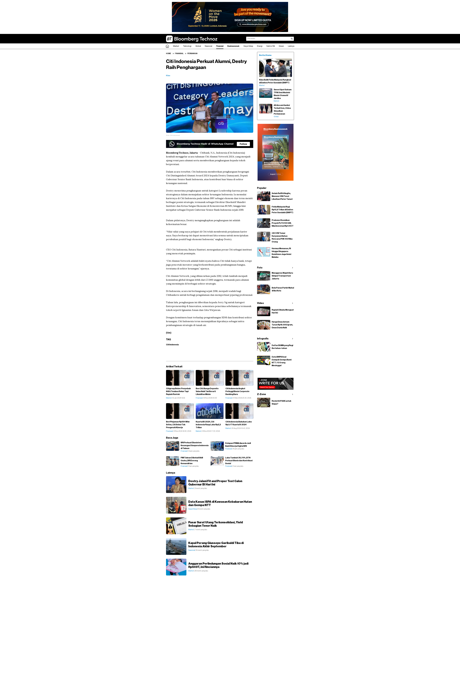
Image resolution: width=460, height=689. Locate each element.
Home (168, 53)
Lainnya (291, 46)
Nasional (208, 46)
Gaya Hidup (248, 46)
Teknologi (187, 46)
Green (281, 46)
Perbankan (192, 53)
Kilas (168, 75)
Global (198, 46)
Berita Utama (265, 55)
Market (176, 46)
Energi (259, 46)
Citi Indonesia (172, 345)
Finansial (219, 46)
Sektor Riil (270, 46)
